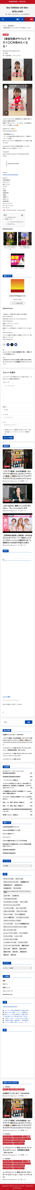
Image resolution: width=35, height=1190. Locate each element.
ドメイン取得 (20, 914)
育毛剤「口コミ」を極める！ (11, 815)
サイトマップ (6, 837)
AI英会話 (18, 885)
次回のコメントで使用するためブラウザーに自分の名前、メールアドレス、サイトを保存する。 (18, 432)
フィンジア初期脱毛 (22, 923)
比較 (14, 948)
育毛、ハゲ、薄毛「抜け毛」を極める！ (14, 802)
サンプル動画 (26, 1136)
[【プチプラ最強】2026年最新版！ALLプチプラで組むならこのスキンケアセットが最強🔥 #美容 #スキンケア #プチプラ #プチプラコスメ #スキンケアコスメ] (17, 459)
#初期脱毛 (24, 882)
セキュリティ (22, 911)
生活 (22, 948)
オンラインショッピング (12, 905)
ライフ (23, 933)
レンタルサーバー (10, 942)
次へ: (17, 361)
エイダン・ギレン (7, 1136)
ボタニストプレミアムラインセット (15, 927)
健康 (25, 945)
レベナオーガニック (10, 939)
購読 (31, 19)
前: (17, 352)
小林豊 (10, 1089)
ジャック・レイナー (7, 1139)
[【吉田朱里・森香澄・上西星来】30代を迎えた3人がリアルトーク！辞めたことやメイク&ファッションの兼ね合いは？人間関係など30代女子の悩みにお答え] (17, 523)
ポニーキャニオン (10, 930)
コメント (6, 382)
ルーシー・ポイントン (19, 1143)
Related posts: (12, 217)
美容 (7, 951)
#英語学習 (8, 885)
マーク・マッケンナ (7, 1143)
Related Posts (11, 224)
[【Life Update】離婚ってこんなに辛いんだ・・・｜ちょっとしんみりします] (17, 493)
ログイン (5, 984)
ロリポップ (22, 942)
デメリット (8, 914)
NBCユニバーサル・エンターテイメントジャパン (17, 892)
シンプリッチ (9, 908)
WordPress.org (7, 994)
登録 (4, 980)
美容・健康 (5, 34)
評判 (13, 955)
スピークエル (21, 908)
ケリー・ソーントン (17, 1136)
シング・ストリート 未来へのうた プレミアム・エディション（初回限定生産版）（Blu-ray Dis (17, 1150)
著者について (8, 219)
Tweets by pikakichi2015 (10, 1006)
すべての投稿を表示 (17, 303)
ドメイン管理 (9, 917)
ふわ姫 (15, 895)
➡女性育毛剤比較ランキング (11, 827)
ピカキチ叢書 (6, 696)
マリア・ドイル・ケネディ (18, 1141)
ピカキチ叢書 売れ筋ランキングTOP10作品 (15, 840)
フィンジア (8, 923)
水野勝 (15, 1089)
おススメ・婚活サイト (8, 833)
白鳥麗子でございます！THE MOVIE (13, 734)
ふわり (7, 895)
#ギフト (19, 879)
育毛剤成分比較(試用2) (9, 853)
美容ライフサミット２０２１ (11, 323)
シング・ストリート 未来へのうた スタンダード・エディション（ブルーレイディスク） (17, 1174)
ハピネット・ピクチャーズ (12, 920)
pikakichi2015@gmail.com (12, 51)
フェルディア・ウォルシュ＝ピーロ (22, 1139)
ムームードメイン (10, 933)
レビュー (18, 936)
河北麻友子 (21, 1089)
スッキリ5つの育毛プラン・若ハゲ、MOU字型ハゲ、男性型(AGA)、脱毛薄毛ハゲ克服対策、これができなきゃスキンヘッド (17, 785)
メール (5, 414)
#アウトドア (8, 879)
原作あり (5, 1089)
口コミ (7, 948)
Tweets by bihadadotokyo (10, 174)
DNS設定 (7, 888)
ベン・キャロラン (7, 1141)
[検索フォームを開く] (22, 19)
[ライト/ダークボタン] (18, 19)
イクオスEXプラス (10, 899)
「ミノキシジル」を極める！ (11, 780)
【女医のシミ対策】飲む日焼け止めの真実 (15, 314)
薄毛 (6, 955)
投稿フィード (6, 987)
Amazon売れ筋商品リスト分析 (11, 830)
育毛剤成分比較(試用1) (9, 773)
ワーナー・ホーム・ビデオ (12, 945)
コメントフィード (8, 991)
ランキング (8, 936)
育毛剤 (23, 951)
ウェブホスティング (11, 902)
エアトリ (23, 902)
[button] (3, 19)
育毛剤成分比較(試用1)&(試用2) (11, 776)
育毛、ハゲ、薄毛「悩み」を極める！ (13, 806)
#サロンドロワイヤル (11, 882)
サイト (4, 422)
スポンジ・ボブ (9, 911)
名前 (5, 407)
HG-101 (17, 888)
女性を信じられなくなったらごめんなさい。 (15, 319)
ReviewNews (29, 1186)
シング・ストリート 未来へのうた (12, 759)
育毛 (15, 951)
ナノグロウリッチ (22, 917)
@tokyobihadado (13, 164)
